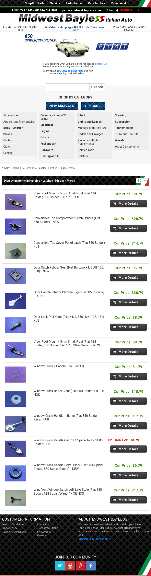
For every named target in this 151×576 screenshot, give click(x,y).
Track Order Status (47, 527)
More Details (128, 203)
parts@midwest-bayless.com (81, 10)
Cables (7, 140)
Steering (120, 115)
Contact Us (43, 524)
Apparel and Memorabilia (19, 121)
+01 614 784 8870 (46, 10)
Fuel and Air (48, 143)
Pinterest (81, 565)
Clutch (7, 146)
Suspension (122, 121)
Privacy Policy (9, 527)
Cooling (8, 153)
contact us (101, 64)
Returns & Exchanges (14, 531)
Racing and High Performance (88, 142)
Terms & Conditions (13, 524)
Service (55, 3)
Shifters (83, 156)
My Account (118, 3)
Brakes (7, 134)
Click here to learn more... (94, 538)
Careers (41, 535)
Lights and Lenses (90, 121)
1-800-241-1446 (22, 10)
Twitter (60, 565)
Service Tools (86, 150)
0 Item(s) (122, 10)
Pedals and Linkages (90, 134)
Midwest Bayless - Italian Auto (75, 19)
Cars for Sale (96, 3)
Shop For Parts (35, 3)
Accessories (10, 115)
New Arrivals (61, 106)
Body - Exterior (13, 127)
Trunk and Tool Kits (126, 134)
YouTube (70, 565)
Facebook (91, 565)
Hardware (47, 150)
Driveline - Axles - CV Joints (53, 117)
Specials (93, 106)
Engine (45, 131)
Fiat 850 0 (16, 168)
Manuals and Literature (92, 127)
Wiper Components (127, 146)
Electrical (47, 124)
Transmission (124, 127)
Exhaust (46, 137)
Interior (83, 115)
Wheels (119, 140)
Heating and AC (51, 156)
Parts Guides (74, 3)
